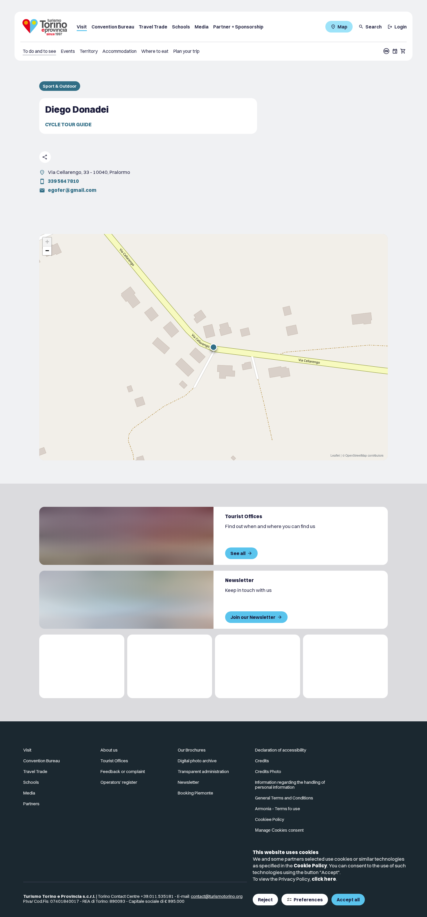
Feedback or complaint (123, 771)
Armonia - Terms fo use (277, 808)
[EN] (386, 51)
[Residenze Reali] (257, 666)
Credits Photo (268, 771)
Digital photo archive (197, 760)
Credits (262, 760)
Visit (82, 27)
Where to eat (154, 51)
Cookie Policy (310, 865)
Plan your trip (186, 51)
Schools (181, 27)
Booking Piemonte (195, 793)
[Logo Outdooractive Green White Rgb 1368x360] (345, 666)
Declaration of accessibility (280, 750)
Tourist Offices (114, 760)
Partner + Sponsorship (238, 27)
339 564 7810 (63, 181)
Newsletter (188, 782)
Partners (31, 803)
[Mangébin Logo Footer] (169, 666)
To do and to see (39, 51)
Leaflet (335, 455)
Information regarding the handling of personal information (290, 784)
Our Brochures (192, 750)
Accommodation (119, 51)
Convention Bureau (113, 27)
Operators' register (119, 782)
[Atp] (81, 666)
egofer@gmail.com (72, 190)
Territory (89, 51)
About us (109, 750)
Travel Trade (153, 27)
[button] (213, 347)
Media (202, 27)
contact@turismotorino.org (217, 896)
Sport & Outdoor (60, 86)
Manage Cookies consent (279, 830)
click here (324, 879)
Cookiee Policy (269, 819)
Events (68, 51)
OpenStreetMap (356, 455)
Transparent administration (203, 771)
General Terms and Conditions (284, 798)
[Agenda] (395, 51)
